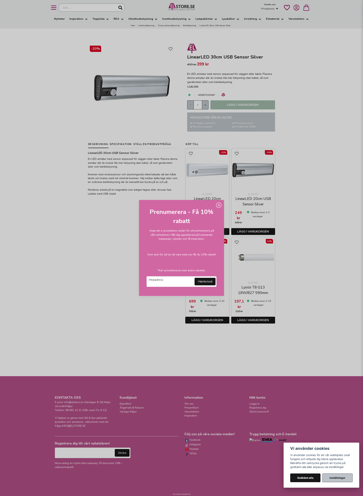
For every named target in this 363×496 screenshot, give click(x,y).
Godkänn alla (305, 477)
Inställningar (337, 477)
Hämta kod (205, 282)
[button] (218, 205)
